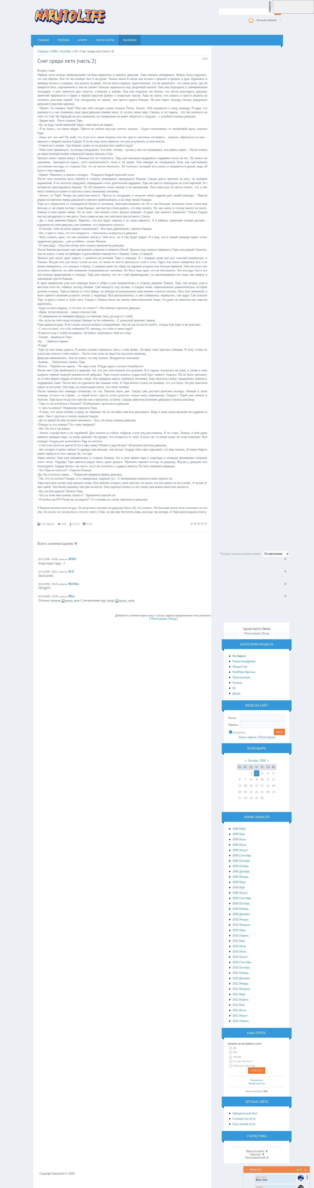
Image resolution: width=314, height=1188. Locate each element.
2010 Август (240, 956)
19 (273, 785)
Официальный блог (244, 1113)
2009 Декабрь (241, 914)
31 (262, 798)
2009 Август (240, 892)
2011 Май (238, 1005)
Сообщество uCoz (244, 1118)
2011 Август (240, 1015)
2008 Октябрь (241, 860)
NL (234, 688)
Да (234, 1047)
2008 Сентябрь (241, 855)
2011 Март (239, 994)
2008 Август (240, 850)
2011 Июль (239, 1010)
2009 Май (238, 887)
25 (267, 791)
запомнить (239, 732)
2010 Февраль (241, 924)
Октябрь (65, 51)
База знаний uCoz (243, 1124)
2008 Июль (239, 844)
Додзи (236, 693)
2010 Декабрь (241, 978)
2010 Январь (240, 919)
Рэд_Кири (261, 1177)
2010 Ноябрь (240, 972)
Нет (235, 1052)
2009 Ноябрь (240, 908)
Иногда (237, 1056)
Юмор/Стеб (239, 666)
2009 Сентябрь (241, 898)
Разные (237, 682)
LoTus (76, 523)
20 (239, 791)
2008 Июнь (239, 839)
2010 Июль (239, 951)
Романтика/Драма (243, 661)
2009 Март (239, 882)
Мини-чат (254, 1169)
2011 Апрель (240, 999)
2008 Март (239, 828)
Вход (172, 618)
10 (262, 779)
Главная (42, 51)
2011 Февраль (241, 988)
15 (250, 785)
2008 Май (238, 834)
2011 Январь (240, 983)
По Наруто (48, 523)
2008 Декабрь (241, 871)
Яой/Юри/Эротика (243, 672)
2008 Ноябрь (240, 866)
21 (245, 791)
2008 (54, 51)
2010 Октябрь (241, 967)
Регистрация (159, 618)
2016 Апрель (240, 1021)
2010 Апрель (240, 935)
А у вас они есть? (242, 1061)
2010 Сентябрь (241, 962)
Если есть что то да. (244, 1065)
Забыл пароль (247, 737)
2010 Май (238, 940)
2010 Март (239, 930)
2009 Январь (240, 876)
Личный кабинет (266, 20)
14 (245, 785)
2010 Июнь (239, 946)
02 (75, 51)
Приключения (241, 677)
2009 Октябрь (241, 903)
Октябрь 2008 (257, 760)
